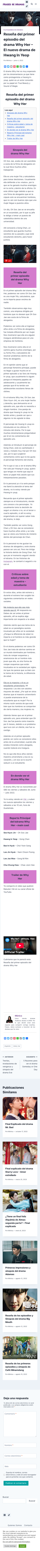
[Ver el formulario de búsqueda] (32, 4)
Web (7, 1466)
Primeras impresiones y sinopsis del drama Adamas (18, 1271)
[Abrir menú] (36, 4)
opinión (8, 1046)
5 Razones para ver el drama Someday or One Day (29, 1063)
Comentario (10, 1414)
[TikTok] (27, 6)
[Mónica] (10, 1019)
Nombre (9, 1445)
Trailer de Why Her (15, 138)
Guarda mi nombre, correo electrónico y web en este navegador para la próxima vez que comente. (21, 1474)
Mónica (9, 60)
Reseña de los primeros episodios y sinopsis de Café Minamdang (17, 1366)
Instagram (8, 561)
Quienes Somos (15, 1525)
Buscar (6, 1497)
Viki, (25, 799)
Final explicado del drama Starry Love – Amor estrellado (19, 1171)
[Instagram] (27, 2)
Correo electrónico (13, 1456)
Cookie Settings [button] (10, 1546)
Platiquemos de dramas (13, 30)
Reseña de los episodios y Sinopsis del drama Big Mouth (19, 1318)
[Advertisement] (20, 916)
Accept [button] (22, 1546)
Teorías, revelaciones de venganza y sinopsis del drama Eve (10, 1065)
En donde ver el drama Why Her (20, 130)
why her (16, 1046)
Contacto (28, 1525)
